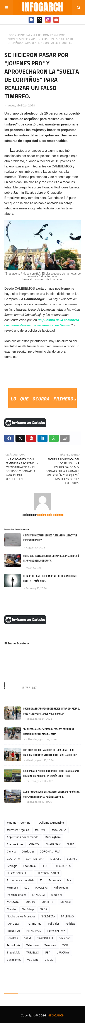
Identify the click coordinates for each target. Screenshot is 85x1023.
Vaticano (33, 960)
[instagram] (48, 20)
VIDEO (48, 960)
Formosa (12, 888)
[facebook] (31, 20)
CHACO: (34, 844)
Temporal (50, 945)
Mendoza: (13, 902)
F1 (41, 880)
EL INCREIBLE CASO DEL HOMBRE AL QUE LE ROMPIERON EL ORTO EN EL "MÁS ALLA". (50, 579)
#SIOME (40, 830)
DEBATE (55, 859)
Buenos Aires (15, 844)
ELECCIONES (62, 866)
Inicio (11, 35)
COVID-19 (13, 859)
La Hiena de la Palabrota (50, 515)
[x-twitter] (39, 20)
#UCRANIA (59, 830)
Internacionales (16, 895)
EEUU (45, 866)
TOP (65, 945)
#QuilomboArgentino (50, 823)
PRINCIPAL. (33, 931)
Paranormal (34, 924)
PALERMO (67, 917)
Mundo (11, 909)
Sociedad (65, 938)
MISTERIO (47, 902)
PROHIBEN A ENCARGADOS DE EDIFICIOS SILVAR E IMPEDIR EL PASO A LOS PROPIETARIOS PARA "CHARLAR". (51, 711)
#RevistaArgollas (18, 830)
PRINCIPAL (23, 35)
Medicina (57, 895)
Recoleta (12, 938)
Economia (29, 866)
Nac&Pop (28, 909)
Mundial (65, 902)
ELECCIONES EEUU (19, 873)
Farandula (54, 880)
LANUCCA (38, 895)
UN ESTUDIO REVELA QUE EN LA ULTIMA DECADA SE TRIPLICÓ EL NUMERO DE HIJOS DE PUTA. (51, 558)
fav (69, 880)
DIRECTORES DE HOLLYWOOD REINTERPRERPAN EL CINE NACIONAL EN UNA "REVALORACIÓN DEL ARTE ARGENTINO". (50, 753)
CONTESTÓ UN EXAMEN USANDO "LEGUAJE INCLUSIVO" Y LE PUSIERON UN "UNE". (50, 538)
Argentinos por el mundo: (23, 837)
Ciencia (11, 852)
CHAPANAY (53, 844)
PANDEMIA (14, 924)
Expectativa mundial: (20, 880)
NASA (43, 909)
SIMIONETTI (45, 938)
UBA (48, 953)
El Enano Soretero (16, 643)
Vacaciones (14, 960)
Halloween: (61, 888)
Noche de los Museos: (21, 917)
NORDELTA (48, 917)
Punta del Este (56, 931)
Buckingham (53, 837)
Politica (70, 924)
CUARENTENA (35, 859)
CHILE (70, 844)
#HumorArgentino (19, 823)
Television (32, 945)
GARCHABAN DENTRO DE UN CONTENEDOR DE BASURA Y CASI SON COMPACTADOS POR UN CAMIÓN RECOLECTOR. (51, 773)
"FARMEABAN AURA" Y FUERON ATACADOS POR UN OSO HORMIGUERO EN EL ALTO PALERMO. (48, 732)
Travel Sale (13, 953)
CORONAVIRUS (50, 852)
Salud (27, 938)
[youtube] (56, 20)
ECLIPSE (72, 859)
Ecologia (12, 866)
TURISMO (32, 953)
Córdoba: (28, 852)
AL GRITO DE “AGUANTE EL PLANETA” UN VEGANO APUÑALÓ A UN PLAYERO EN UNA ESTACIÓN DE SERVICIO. (51, 794)
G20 (26, 888)
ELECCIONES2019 (47, 873)
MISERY (31, 902)
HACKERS (41, 888)
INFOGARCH (55, 1016)
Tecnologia (13, 945)
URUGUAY (63, 953)
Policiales (54, 924)
